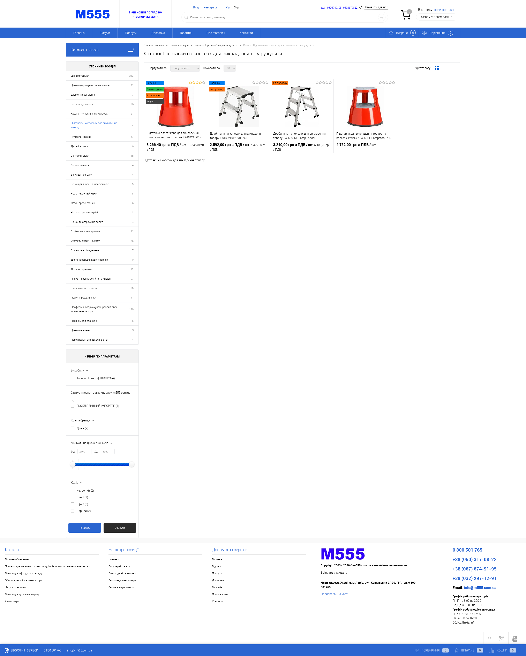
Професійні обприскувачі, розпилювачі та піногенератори (94, 309)
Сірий (82, 504)
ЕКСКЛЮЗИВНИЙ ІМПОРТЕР (98, 405)
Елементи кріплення (83, 94)
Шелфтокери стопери (84, 288)
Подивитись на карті (334, 594)
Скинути (120, 527)
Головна (79, 33)
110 (131, 309)
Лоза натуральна (81, 269)
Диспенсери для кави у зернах (89, 259)
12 (132, 231)
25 (132, 104)
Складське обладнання (85, 250)
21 (132, 85)
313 (131, 75)
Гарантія (185, 33)
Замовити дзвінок (376, 7)
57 (132, 136)
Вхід (196, 7)
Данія (82, 428)
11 (132, 297)
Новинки (113, 559)
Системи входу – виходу (85, 240)
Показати (84, 527)
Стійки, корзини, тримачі (85, 231)
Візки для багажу (81, 174)
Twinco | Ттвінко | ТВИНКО (96, 378)
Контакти (246, 33)
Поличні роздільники (83, 297)
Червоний (85, 490)
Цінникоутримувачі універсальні (90, 85)
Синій (82, 497)
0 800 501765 (52, 650)
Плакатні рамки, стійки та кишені (91, 278)
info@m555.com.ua (79, 650)
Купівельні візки (81, 136)
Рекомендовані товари (122, 580)
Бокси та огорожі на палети (87, 221)
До (96, 451)
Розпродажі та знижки (122, 573)
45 (132, 240)
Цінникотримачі (80, 75)
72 (132, 269)
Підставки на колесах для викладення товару (94, 125)
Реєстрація (211, 7)
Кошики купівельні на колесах (89, 113)
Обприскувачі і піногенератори (23, 580)
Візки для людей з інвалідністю (90, 184)
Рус (228, 7)
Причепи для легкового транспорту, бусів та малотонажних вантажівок (48, 566)
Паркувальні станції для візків (89, 339)
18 (132, 155)
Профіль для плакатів (84, 320)
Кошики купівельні (82, 104)
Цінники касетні (80, 330)
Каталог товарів (85, 50)
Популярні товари (119, 566)
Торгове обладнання (17, 559)
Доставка (158, 33)
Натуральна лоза (15, 587)
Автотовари (12, 601)
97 (132, 278)
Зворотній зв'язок (24, 650)
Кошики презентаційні (84, 212)
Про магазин (215, 33)
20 (132, 288)
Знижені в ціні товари (121, 587)
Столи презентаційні (83, 203)
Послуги (130, 33)
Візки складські (80, 165)
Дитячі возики (79, 146)
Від (73, 451)
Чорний (84, 511)
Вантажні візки (80, 155)
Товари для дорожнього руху (22, 594)
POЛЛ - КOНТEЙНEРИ (84, 193)
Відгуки (105, 33)
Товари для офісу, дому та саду (23, 573)
